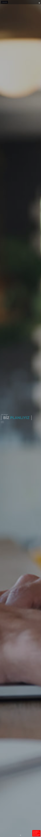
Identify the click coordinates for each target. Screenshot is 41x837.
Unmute (20, 835)
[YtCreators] (4, 2)
